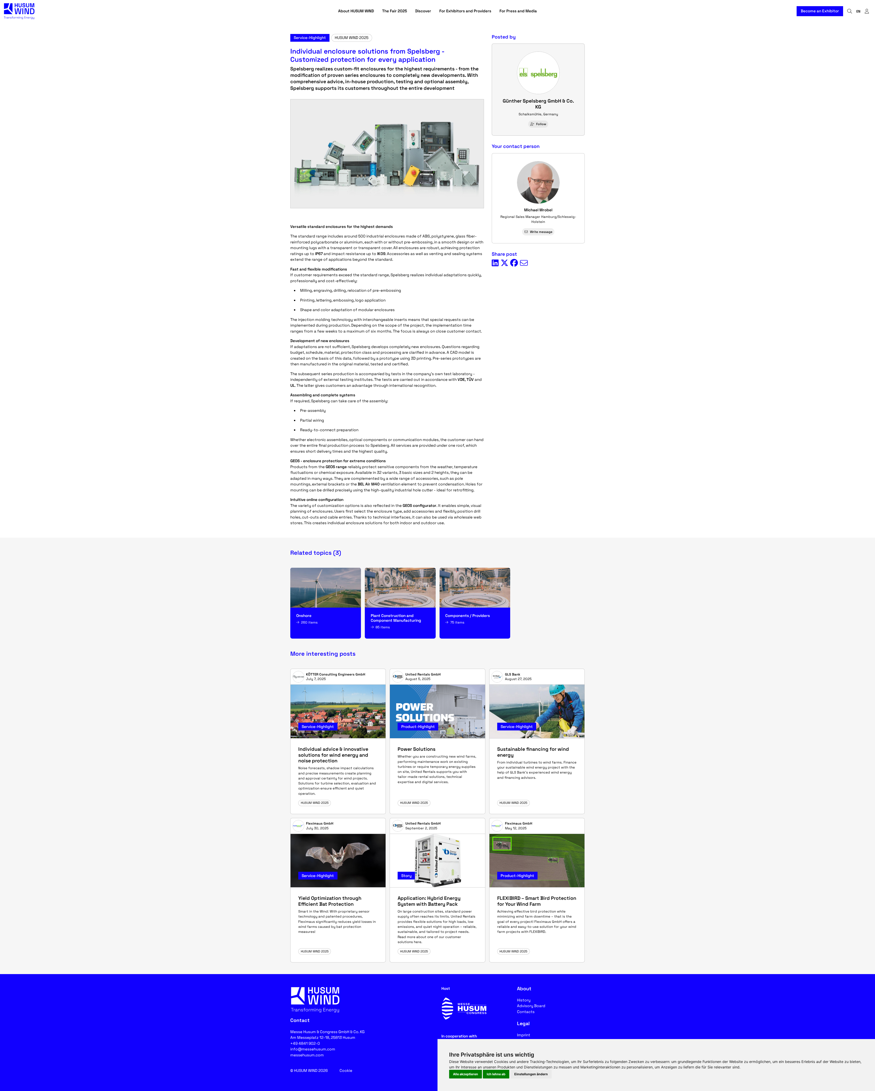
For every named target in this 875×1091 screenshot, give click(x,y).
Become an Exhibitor (820, 10)
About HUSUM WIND (356, 10)
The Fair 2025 (394, 10)
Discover (423, 10)
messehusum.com (307, 1054)
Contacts (526, 1011)
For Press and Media (518, 10)
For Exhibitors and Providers (465, 10)
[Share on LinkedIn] (495, 263)
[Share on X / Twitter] (504, 263)
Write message (541, 232)
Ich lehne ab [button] (496, 1074)
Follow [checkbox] (541, 124)
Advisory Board (531, 1005)
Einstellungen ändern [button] (531, 1074)
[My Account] (866, 11)
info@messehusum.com (312, 1049)
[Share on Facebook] (514, 263)
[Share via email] (524, 263)
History (523, 1000)
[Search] (849, 11)
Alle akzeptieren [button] (465, 1074)
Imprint (523, 1034)
